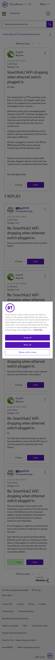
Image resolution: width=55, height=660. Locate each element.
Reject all (27, 345)
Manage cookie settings (27, 352)
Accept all (27, 337)
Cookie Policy (38, 330)
